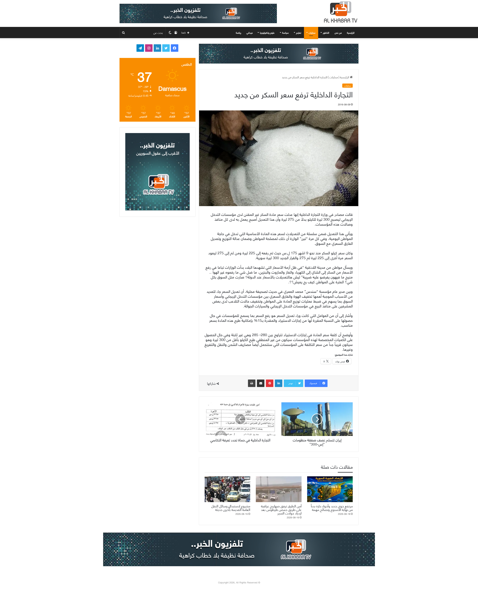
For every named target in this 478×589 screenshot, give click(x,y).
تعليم (298, 32)
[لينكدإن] (278, 383)
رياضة (238, 32)
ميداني (249, 32)
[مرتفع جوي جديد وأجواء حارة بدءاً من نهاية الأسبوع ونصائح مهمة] (330, 489)
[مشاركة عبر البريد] (260, 383)
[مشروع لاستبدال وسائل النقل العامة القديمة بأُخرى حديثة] (227, 489)
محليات (312, 32)
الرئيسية (351, 32)
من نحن (338, 32)
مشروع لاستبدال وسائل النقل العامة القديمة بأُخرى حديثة (230, 507)
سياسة (285, 32)
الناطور (326, 32)
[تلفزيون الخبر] (339, 12)
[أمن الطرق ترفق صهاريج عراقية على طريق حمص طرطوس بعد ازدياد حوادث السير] (278, 489)
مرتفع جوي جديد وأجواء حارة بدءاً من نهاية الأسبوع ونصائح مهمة (332, 507)
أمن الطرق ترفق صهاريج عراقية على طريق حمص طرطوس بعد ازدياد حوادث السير (281, 509)
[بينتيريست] (269, 383)
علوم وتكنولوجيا (267, 32)
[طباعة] (251, 383)
